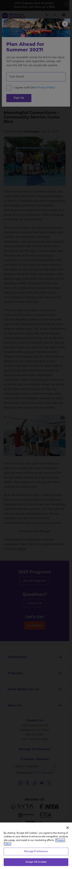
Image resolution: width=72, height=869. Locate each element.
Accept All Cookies (36, 862)
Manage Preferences (36, 851)
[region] (36, 845)
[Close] (68, 828)
